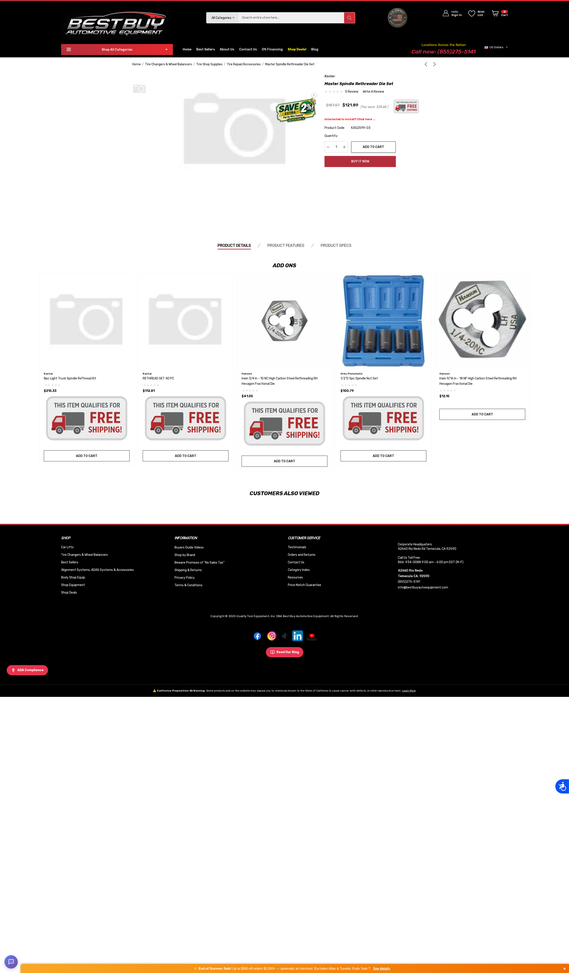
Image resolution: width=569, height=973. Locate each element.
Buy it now (360, 161)
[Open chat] (11, 962)
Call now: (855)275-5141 (443, 51)
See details (381, 968)
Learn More (409, 690)
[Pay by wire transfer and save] (296, 110)
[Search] (349, 17)
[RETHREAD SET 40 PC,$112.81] (185, 320)
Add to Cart (373, 147)
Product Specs (336, 245)
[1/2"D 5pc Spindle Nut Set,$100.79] (383, 320)
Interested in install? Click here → (350, 119)
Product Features (285, 245)
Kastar (330, 76)
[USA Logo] (397, 18)
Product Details (234, 245)
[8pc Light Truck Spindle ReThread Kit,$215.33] (86, 320)
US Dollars (495, 47)
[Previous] (427, 64)
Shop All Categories (117, 50)
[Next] (434, 64)
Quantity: (331, 136)
